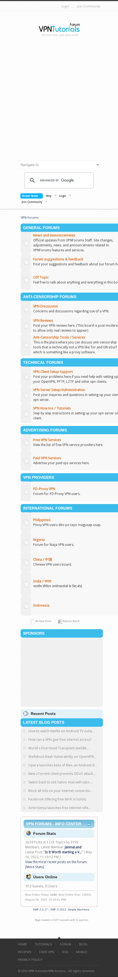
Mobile (81, 952)
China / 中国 (42, 559)
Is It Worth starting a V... (63, 852)
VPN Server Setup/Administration (59, 390)
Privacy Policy (30, 959)
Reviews (24, 952)
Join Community (88, 6)
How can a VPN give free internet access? (59, 739)
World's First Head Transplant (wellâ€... (58, 748)
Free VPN (46, 952)
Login (65, 6)
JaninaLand (73, 847)
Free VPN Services (47, 440)
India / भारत (42, 581)
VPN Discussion (45, 306)
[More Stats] (34, 867)
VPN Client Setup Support (53, 372)
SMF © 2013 (58, 909)
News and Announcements (54, 235)
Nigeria (39, 540)
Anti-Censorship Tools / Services (59, 337)
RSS (65, 952)
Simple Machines (78, 909)
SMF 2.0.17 (40, 909)
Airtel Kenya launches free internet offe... (59, 807)
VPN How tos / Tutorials (52, 408)
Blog (83, 944)
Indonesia (41, 605)
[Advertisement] (59, 101)
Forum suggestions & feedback (58, 259)
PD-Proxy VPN (44, 489)
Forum (65, 944)
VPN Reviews (43, 320)
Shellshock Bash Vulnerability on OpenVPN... (62, 756)
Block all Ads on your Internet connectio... (60, 790)
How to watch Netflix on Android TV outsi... (61, 731)
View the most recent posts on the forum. (56, 862)
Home (22, 944)
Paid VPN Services (47, 458)
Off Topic (41, 277)
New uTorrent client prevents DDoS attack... (61, 773)
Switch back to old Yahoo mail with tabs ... (60, 782)
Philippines (41, 520)
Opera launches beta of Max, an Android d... (62, 765)
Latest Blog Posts (43, 722)
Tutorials (43, 944)
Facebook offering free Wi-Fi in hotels (57, 799)
